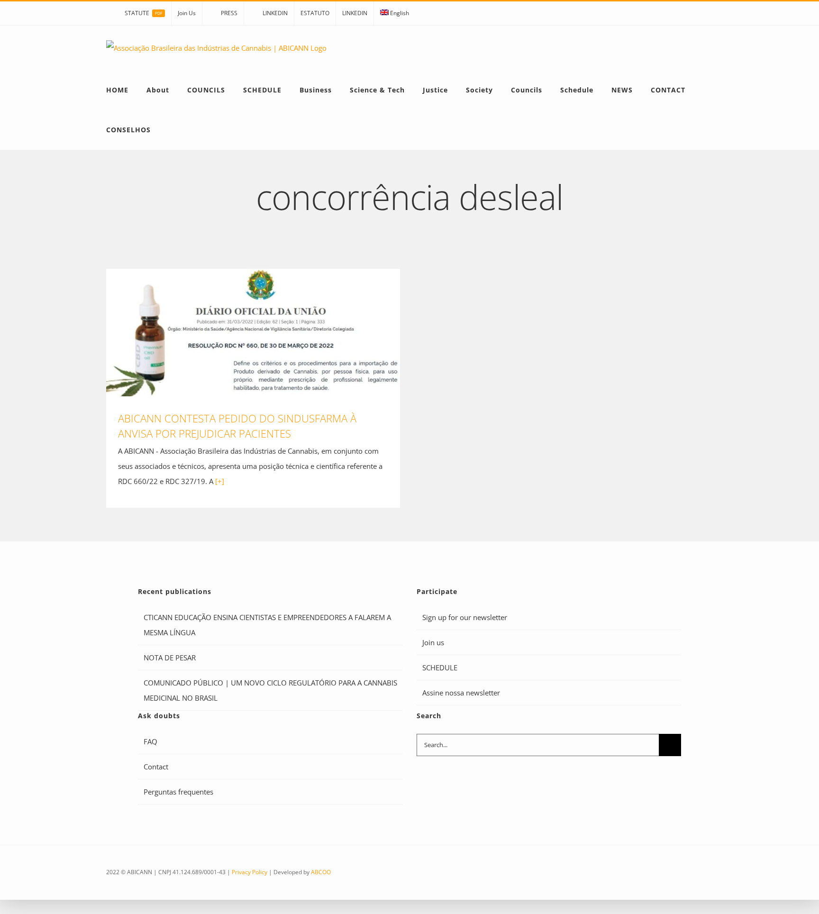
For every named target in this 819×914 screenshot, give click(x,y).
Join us (433, 642)
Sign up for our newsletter (464, 617)
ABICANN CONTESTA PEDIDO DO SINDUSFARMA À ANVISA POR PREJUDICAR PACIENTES (253, 332)
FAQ (150, 741)
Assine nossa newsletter (461, 692)
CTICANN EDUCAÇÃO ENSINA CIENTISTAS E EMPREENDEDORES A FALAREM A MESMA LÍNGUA (267, 624)
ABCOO (321, 872)
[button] (171, 130)
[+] (219, 481)
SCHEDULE (439, 667)
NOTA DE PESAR (170, 657)
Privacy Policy (249, 872)
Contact (156, 766)
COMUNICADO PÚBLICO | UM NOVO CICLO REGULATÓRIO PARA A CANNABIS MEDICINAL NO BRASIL (270, 690)
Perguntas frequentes (178, 791)
